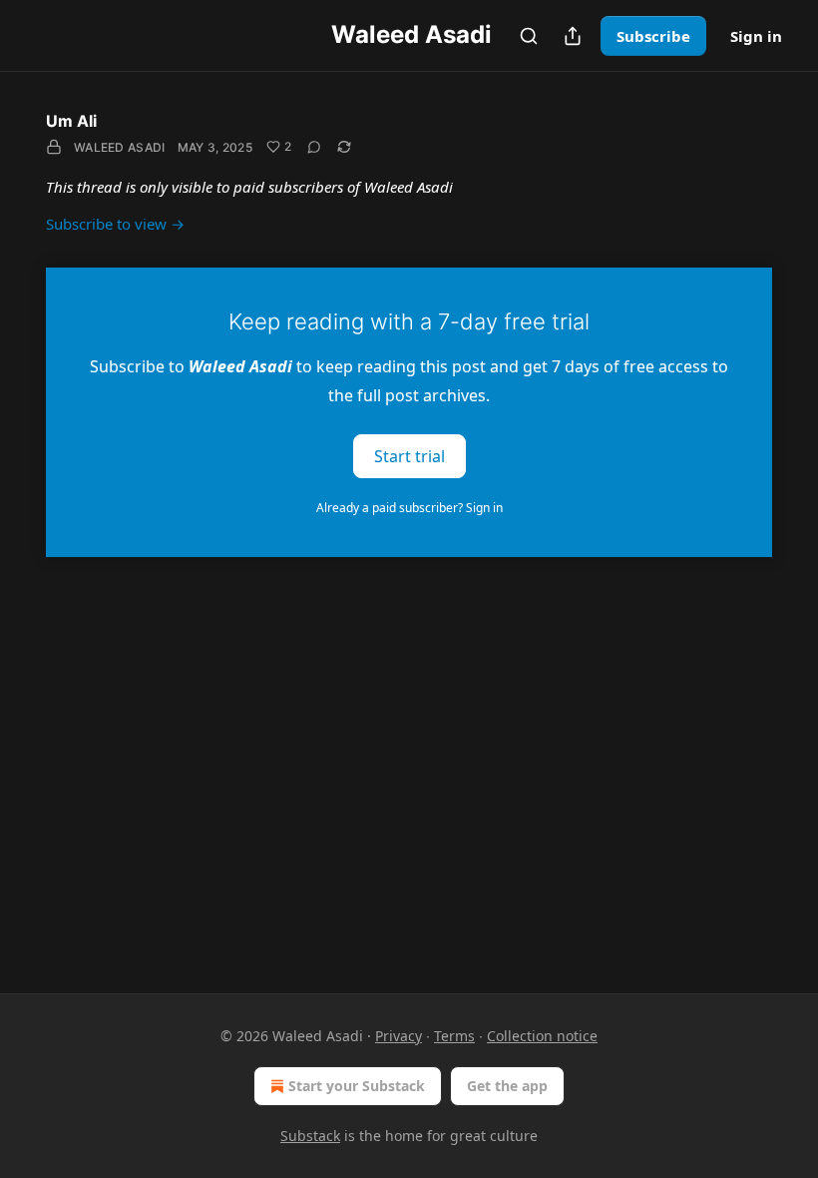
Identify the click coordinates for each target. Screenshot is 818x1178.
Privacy (398, 1035)
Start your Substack (356, 1085)
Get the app (507, 1085)
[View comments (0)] (314, 147)
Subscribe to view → (115, 224)
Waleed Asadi (120, 147)
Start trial (409, 455)
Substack (310, 1135)
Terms (454, 1035)
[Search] (529, 36)
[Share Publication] (573, 36)
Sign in (756, 36)
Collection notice (542, 1035)
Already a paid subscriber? (409, 507)
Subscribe (653, 36)
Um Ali (71, 121)
